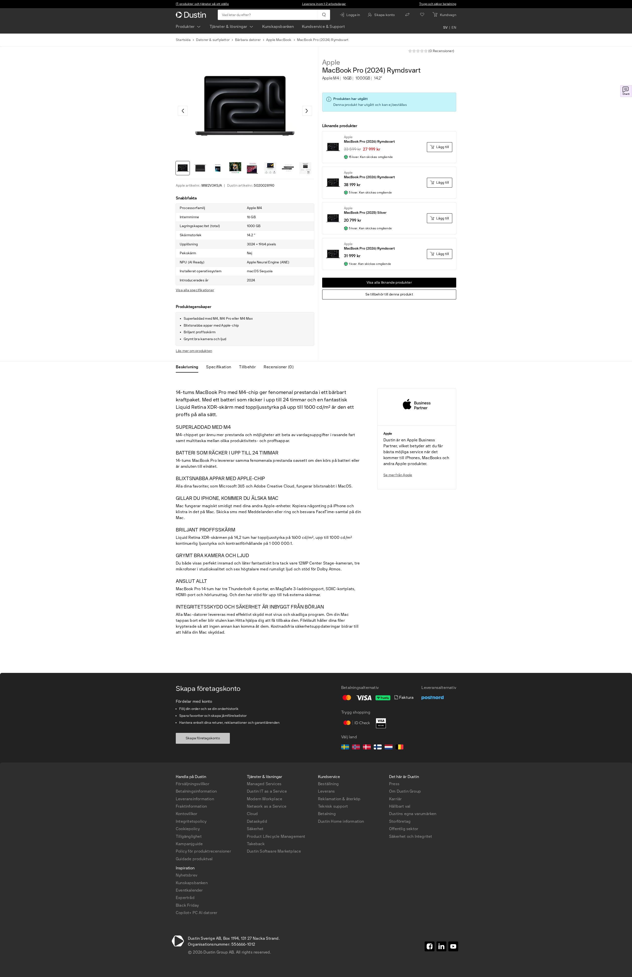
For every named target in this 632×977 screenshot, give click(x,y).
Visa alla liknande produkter (389, 282)
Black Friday (187, 905)
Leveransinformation (195, 799)
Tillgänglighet (189, 836)
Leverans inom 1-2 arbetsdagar (324, 4)
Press (394, 784)
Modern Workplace (264, 799)
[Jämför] (407, 14)
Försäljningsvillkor (192, 784)
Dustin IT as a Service (267, 791)
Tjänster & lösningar (228, 26)
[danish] (367, 747)
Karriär (395, 799)
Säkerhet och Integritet (410, 836)
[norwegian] (356, 747)
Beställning (328, 784)
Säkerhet (255, 828)
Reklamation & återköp (339, 799)
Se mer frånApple (397, 475)
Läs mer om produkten (194, 351)
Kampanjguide (189, 843)
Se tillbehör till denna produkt (389, 294)
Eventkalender (189, 890)
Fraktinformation (191, 806)
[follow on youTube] (453, 946)
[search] (324, 15)
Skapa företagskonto (203, 738)
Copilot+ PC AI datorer (196, 912)
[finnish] (378, 747)
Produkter (185, 26)
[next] (307, 111)
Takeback (256, 843)
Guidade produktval (194, 859)
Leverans (326, 791)
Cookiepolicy (188, 828)
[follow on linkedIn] (441, 946)
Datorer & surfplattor (213, 40)
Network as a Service (266, 806)
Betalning (327, 813)
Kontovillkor (186, 813)
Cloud (252, 813)
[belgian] (399, 747)
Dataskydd (257, 821)
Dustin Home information (341, 821)
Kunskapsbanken (278, 26)
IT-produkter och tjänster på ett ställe (202, 4)
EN (454, 27)
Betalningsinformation (196, 791)
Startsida (183, 40)
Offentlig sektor (403, 828)
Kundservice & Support (323, 26)
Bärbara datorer (248, 40)
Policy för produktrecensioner (203, 851)
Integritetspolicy (191, 821)
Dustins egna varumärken (412, 813)
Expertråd (185, 897)
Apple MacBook (279, 40)
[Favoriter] (422, 14)
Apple (331, 62)
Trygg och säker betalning (437, 4)
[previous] (183, 111)
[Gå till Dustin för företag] (192, 15)
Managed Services (264, 784)
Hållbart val (399, 806)
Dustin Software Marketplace (274, 851)
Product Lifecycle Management (276, 836)
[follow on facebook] (429, 946)
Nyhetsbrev (186, 875)
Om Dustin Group (405, 791)
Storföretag (400, 821)
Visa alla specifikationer (195, 290)
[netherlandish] (389, 747)
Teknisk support (333, 806)
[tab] (189, 367)
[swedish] (345, 747)
